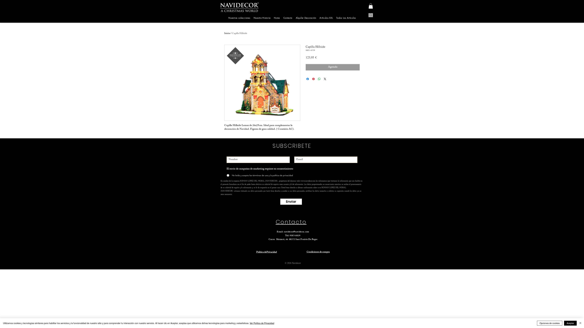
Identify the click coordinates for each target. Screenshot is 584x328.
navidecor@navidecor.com (296, 232)
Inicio (227, 33)
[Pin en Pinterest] (313, 79)
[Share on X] (325, 79)
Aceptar (570, 323)
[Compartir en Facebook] (307, 79)
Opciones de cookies (550, 323)
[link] (370, 6)
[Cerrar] (580, 323)
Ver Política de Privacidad (262, 323)
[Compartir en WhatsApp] (319, 79)
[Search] (370, 15)
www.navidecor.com (307, 181)
